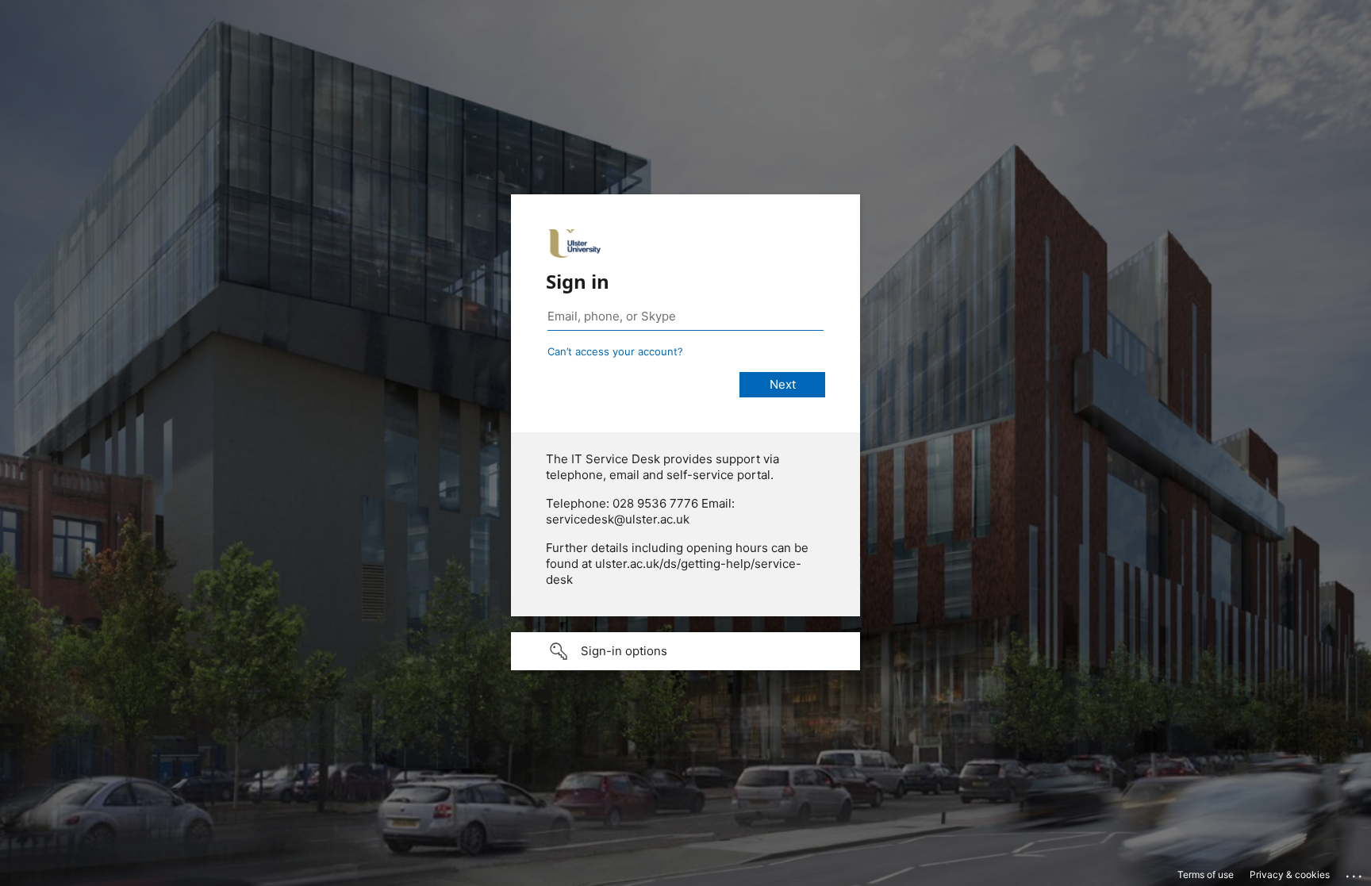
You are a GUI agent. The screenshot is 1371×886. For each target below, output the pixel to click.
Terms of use (1205, 874)
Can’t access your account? (615, 351)
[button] (685, 651)
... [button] (1355, 872)
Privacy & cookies (1290, 874)
